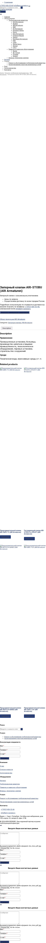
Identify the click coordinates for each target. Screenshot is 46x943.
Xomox (15, 46)
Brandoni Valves (18, 30)
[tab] (7, 328)
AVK (14, 27)
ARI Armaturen (18, 25)
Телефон (3, 750)
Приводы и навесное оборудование (21, 49)
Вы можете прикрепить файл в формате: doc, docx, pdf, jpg (20, 846)
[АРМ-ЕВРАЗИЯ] (6, 9)
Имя (2, 746)
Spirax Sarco (17, 44)
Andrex (15, 24)
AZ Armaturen (18, 29)
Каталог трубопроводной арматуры (17, 73)
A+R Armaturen (18, 22)
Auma (15, 51)
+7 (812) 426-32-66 (6, 5)
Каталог (7, 59)
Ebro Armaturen (18, 34)
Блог (6, 66)
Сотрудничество (10, 68)
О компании (8, 2)
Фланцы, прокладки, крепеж (19, 58)
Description (7, 328)
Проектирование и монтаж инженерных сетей (25, 64)
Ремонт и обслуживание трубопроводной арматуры (27, 63)
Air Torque (16, 53)
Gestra (15, 37)
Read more (5, 537)
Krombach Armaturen (20, 39)
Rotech (15, 56)
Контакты (7, 70)
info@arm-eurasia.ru (21, 5)
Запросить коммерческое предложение (15, 312)
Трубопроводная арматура (18, 20)
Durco (15, 32)
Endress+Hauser (18, 35)
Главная (7, 17)
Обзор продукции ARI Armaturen (12, 319)
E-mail (2, 754)
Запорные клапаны (15, 323)
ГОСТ (15, 47)
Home (2, 73)
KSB (14, 41)
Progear (15, 54)
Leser (15, 42)
